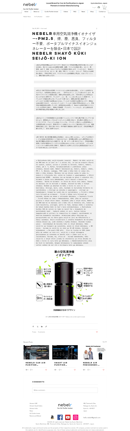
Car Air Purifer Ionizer (31, 9)
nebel (30, 4)
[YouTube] (67, 417)
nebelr (48, 16)
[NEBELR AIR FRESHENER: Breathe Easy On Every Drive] (93, 352)
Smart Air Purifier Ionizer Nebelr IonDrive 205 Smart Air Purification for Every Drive (64, 364)
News (31, 411)
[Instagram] (75, 417)
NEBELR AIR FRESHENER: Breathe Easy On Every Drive (93, 364)
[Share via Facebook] (33, 326)
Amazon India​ (34, 408)
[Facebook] (60, 417)
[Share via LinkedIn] (42, 326)
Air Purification (38, 16)
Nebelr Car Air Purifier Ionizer (36, 364)
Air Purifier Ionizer (35, 413)
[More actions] (97, 28)
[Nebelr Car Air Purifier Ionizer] (36, 352)
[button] (104, 7)
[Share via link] (46, 326)
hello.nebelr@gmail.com (91, 418)
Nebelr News (27, 16)
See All (105, 342)
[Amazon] (52, 417)
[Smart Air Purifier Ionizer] (65, 352)
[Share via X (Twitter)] (37, 326)
